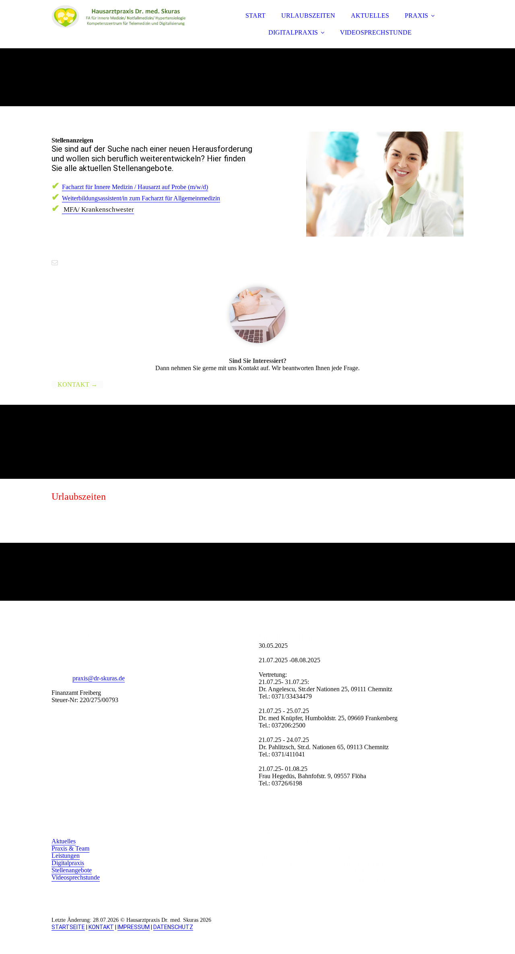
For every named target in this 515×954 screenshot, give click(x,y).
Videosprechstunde (76, 877)
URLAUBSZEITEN (308, 15)
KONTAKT (101, 927)
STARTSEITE (68, 927)
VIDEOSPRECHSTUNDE (376, 32)
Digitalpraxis (68, 862)
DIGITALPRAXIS (293, 32)
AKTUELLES (370, 15)
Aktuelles (64, 841)
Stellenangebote (72, 870)
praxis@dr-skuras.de (98, 678)
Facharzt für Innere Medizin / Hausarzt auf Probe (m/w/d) (135, 186)
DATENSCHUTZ (173, 927)
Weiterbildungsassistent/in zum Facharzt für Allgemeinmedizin (141, 198)
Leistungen (66, 855)
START (255, 15)
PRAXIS (416, 15)
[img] (122, 28)
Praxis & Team (70, 848)
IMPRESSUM (133, 927)
